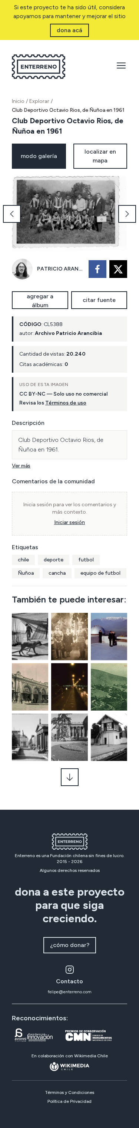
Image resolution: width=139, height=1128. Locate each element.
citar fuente (99, 299)
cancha (57, 573)
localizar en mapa (100, 156)
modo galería (39, 156)
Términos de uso (65, 403)
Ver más (21, 466)
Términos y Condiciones (69, 1092)
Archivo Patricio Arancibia (68, 333)
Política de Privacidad (69, 1101)
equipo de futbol (100, 573)
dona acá (69, 30)
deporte (53, 560)
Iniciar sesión (69, 522)
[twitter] (118, 269)
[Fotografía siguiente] (127, 214)
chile (23, 560)
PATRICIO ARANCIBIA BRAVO (60, 269)
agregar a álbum (40, 301)
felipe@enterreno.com (70, 991)
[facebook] (97, 269)
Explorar (39, 101)
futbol (86, 560)
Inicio (18, 101)
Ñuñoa (26, 573)
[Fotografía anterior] (12, 214)
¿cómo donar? (69, 945)
